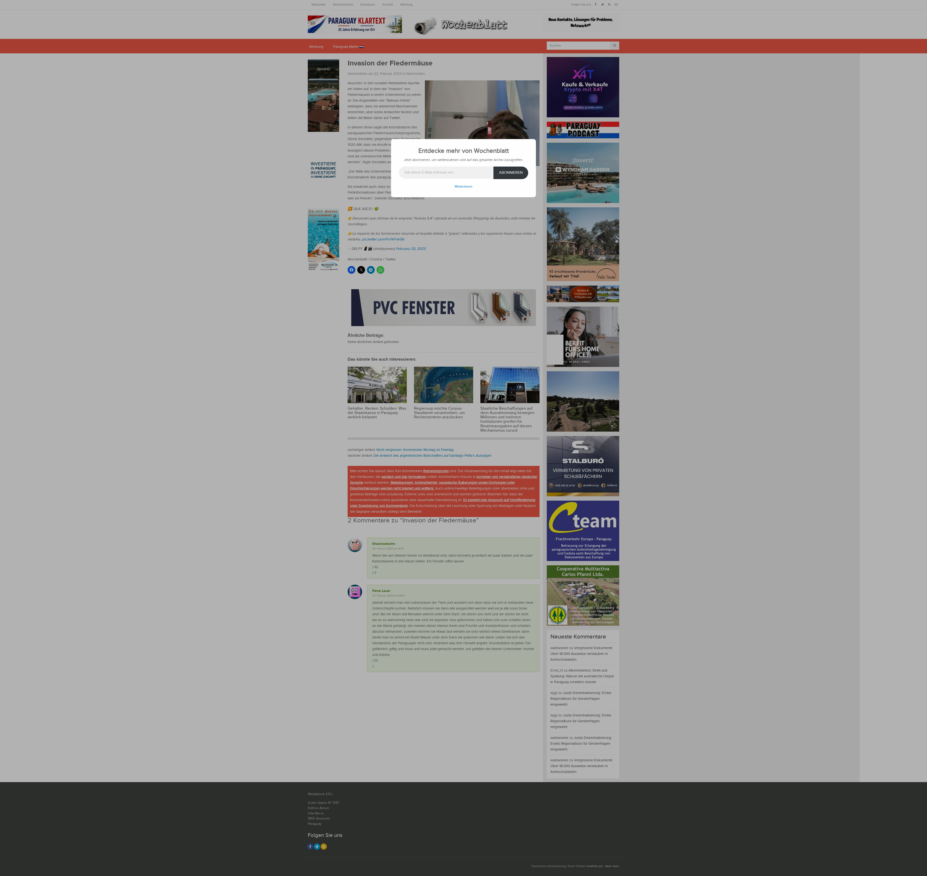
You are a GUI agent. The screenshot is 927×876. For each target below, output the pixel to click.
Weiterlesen (463, 187)
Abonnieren (511, 172)
